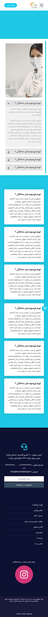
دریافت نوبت (10, 5)
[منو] (41, 5)
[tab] (24, 103)
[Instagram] (24, 575)
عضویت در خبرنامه (24, 485)
